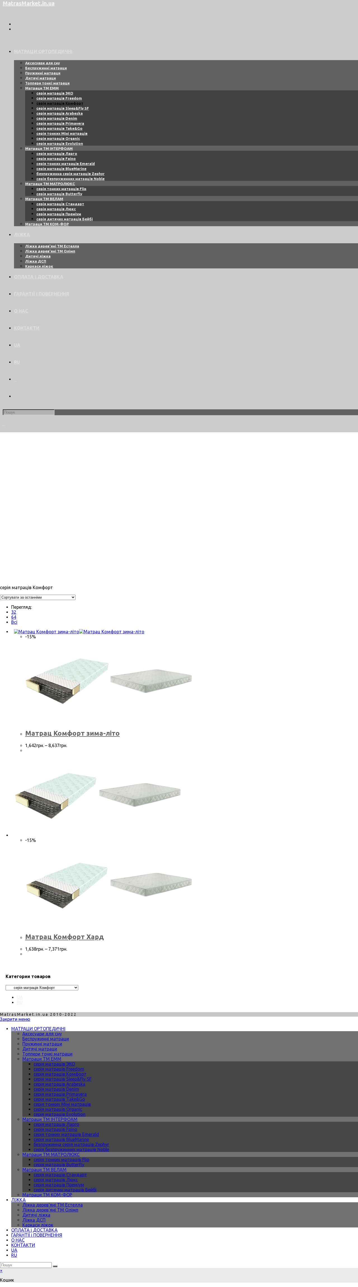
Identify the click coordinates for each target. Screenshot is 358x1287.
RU (20, 1002)
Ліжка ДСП (34, 1219)
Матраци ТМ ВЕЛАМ (44, 1169)
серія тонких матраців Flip (61, 1159)
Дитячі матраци (39, 1048)
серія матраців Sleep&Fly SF (62, 1078)
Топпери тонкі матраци (47, 1053)
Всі (14, 622)
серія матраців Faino (55, 1129)
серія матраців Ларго (56, 1124)
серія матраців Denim (56, 1089)
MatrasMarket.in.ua (29, 3)
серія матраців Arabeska (59, 1084)
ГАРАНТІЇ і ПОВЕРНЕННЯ (36, 1235)
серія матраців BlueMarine (61, 1139)
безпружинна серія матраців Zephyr (71, 1144)
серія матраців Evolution (60, 1114)
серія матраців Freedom (59, 1068)
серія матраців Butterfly (59, 1164)
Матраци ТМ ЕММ (41, 1058)
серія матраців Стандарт (60, 1174)
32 (13, 612)
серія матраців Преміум (59, 1184)
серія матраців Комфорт (60, 1073)
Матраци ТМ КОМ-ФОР (47, 1194)
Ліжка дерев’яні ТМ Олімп (50, 1209)
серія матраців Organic (58, 1109)
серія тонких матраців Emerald (66, 1134)
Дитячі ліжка (36, 1214)
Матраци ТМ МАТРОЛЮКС (51, 1154)
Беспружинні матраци (45, 1038)
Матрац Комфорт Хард (64, 937)
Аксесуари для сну (42, 1033)
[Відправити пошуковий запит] (55, 1266)
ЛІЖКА (18, 1199)
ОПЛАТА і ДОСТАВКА (34, 1229)
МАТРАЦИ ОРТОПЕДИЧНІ (38, 1028)
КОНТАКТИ (23, 1245)
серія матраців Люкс (56, 1179)
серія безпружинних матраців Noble (71, 1149)
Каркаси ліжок (37, 1224)
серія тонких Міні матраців (62, 1104)
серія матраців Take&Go (59, 1099)
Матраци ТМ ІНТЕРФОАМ (49, 1119)
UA (20, 997)
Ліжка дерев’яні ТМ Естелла (52, 1204)
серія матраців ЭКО (54, 1063)
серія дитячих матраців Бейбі (65, 1189)
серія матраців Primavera (60, 1094)
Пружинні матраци (42, 1043)
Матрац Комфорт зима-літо (72, 733)
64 (13, 617)
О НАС (18, 1240)
